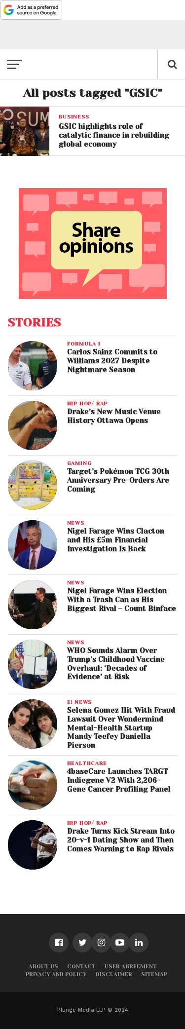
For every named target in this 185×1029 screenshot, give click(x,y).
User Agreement (131, 966)
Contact (81, 966)
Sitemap (154, 974)
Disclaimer (114, 974)
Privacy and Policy (56, 974)
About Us (43, 966)
